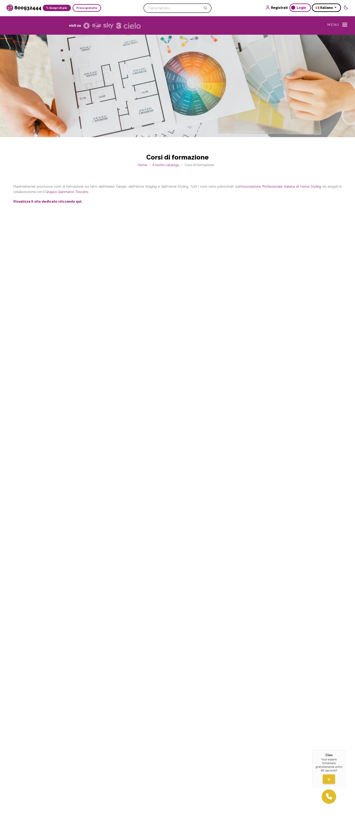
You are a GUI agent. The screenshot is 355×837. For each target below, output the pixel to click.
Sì (329, 779)
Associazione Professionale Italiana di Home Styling (281, 186)
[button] (329, 796)
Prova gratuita (86, 7)
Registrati (279, 8)
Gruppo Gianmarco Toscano (66, 192)
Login (302, 8)
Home (142, 165)
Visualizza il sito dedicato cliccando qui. (47, 201)
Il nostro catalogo (165, 165)
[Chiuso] (345, 750)
